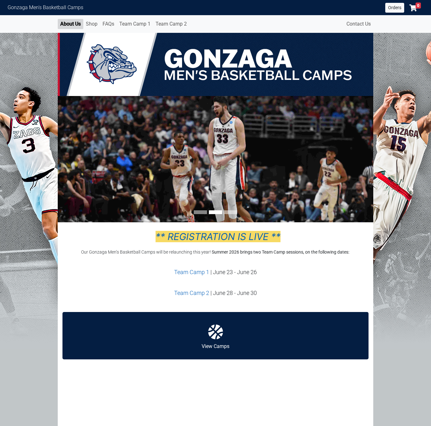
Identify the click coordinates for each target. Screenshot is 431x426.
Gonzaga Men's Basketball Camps (45, 7)
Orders (394, 7)
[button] (415, 7)
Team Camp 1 (135, 24)
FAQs (108, 24)
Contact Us (358, 24)
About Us (70, 24)
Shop (91, 24)
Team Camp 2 (171, 24)
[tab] (200, 212)
